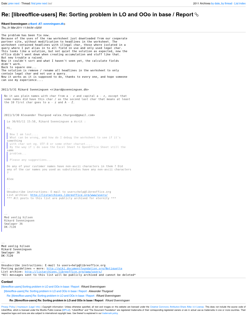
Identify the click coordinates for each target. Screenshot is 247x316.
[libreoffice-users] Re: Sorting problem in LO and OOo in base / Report (45, 291)
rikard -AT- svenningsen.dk (47, 24)
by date (215, 3)
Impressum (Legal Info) (28, 306)
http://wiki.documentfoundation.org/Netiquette (84, 268)
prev (11, 3)
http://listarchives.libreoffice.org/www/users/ (69, 195)
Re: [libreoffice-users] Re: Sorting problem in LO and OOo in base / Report (97, 14)
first (33, 3)
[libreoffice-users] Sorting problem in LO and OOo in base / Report (40, 286)
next (16, 3)
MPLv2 (66, 309)
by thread (226, 3)
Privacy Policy (8, 306)
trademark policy (110, 313)
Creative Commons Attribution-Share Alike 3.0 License (177, 306)
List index (240, 3)
